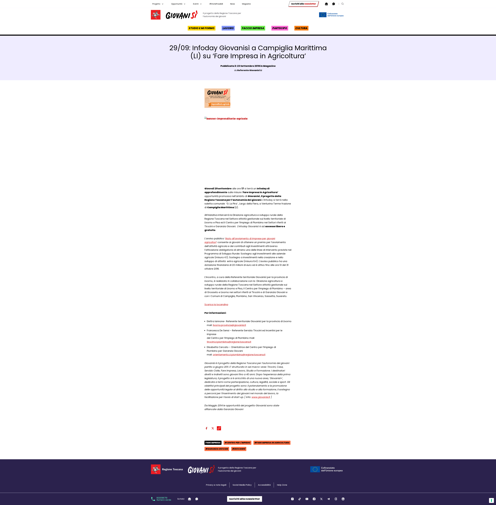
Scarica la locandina (216, 304)
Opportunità (176, 4)
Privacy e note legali (216, 484)
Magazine (246, 4)
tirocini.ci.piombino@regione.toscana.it (229, 341)
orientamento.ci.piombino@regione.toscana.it (239, 354)
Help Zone (282, 484)
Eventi (196, 4)
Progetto (156, 4)
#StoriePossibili (216, 4)
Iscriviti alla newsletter (244, 498)
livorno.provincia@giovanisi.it (229, 325)
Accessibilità (264, 484)
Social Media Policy (242, 484)
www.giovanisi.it (261, 397)
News (232, 4)
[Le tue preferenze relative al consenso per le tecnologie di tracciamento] (491, 500)
